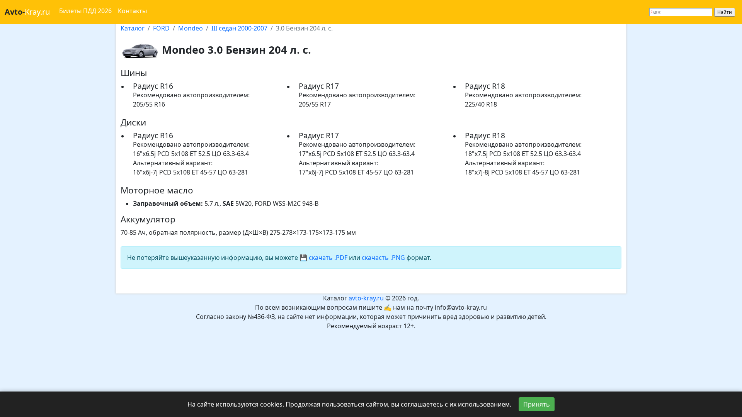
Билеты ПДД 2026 (85, 11)
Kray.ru (27, 12)
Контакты (132, 11)
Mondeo (190, 28)
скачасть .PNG (383, 257)
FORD (161, 28)
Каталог (133, 28)
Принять (536, 404)
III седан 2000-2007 (239, 28)
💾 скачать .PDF (323, 257)
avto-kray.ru (366, 298)
